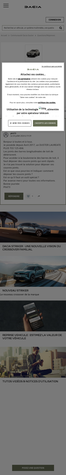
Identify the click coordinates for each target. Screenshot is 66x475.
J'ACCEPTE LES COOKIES (45, 123)
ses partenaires (24, 79)
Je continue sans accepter (52, 66)
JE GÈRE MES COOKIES (20, 123)
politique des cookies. (47, 102)
